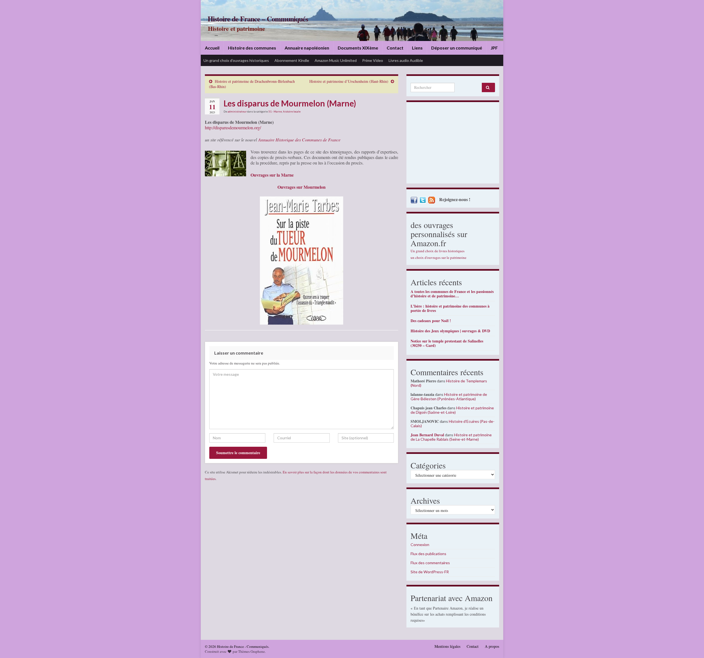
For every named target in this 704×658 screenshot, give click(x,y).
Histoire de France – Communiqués (258, 18)
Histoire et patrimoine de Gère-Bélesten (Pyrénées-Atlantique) (449, 396)
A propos (492, 646)
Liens (417, 47)
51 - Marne (275, 111)
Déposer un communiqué (456, 47)
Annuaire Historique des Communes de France (299, 139)
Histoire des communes (252, 47)
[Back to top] (691, 645)
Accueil (212, 47)
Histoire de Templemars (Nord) (449, 383)
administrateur (237, 111)
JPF (494, 47)
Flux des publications (428, 553)
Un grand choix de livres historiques (437, 250)
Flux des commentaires (430, 562)
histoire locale (292, 111)
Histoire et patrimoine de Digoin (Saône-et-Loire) (452, 410)
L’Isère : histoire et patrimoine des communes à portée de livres (450, 308)
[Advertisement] (453, 144)
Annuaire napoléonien (307, 47)
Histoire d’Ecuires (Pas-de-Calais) (452, 423)
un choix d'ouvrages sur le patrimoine (438, 257)
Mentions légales (447, 646)
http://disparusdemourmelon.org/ (233, 127)
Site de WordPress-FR (430, 571)
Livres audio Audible (406, 60)
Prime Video (372, 60)
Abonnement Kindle (291, 60)
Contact (395, 47)
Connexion (420, 544)
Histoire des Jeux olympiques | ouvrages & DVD (450, 331)
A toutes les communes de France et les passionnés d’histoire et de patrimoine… (452, 294)
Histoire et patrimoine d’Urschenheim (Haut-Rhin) (348, 81)
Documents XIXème (358, 47)
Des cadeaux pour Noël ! (431, 320)
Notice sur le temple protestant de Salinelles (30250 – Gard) (447, 343)
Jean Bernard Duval (427, 435)
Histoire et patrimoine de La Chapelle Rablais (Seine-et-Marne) (451, 437)
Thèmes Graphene (251, 651)
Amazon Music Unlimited (336, 60)
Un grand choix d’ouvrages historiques (236, 60)
